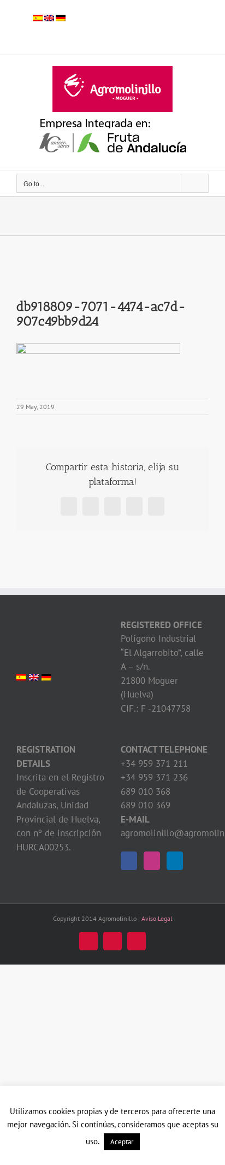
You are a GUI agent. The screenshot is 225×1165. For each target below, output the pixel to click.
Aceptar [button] (121, 1141)
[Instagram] (152, 860)
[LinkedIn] (175, 860)
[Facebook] (129, 860)
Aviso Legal (157, 918)
